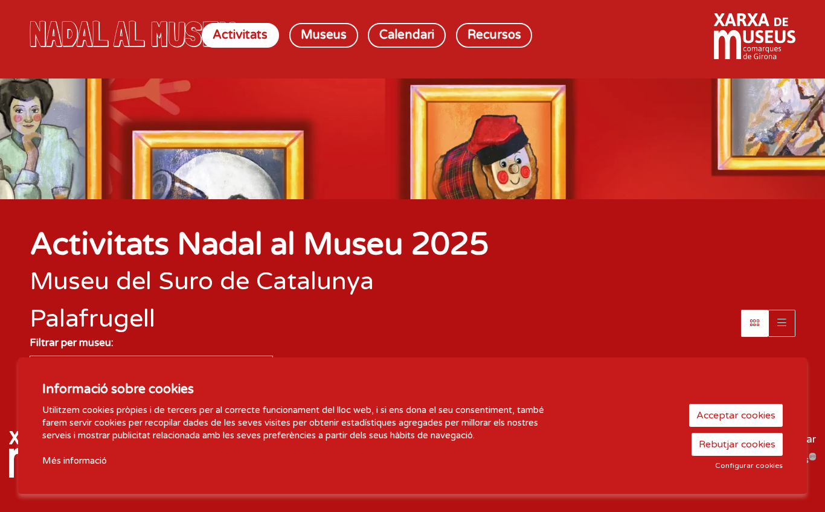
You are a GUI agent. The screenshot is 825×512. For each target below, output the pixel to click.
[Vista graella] (781, 323)
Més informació (74, 460)
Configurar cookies (749, 465)
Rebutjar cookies (737, 444)
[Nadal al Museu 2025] (151, 34)
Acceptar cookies (735, 415)
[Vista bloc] (754, 323)
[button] (801, 175)
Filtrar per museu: (72, 343)
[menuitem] (240, 35)
